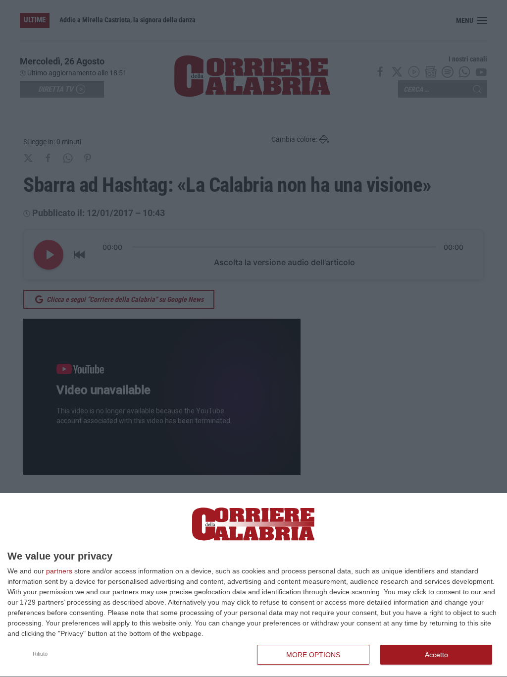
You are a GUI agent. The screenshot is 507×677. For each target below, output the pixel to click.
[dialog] (253, 585)
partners (59, 570)
